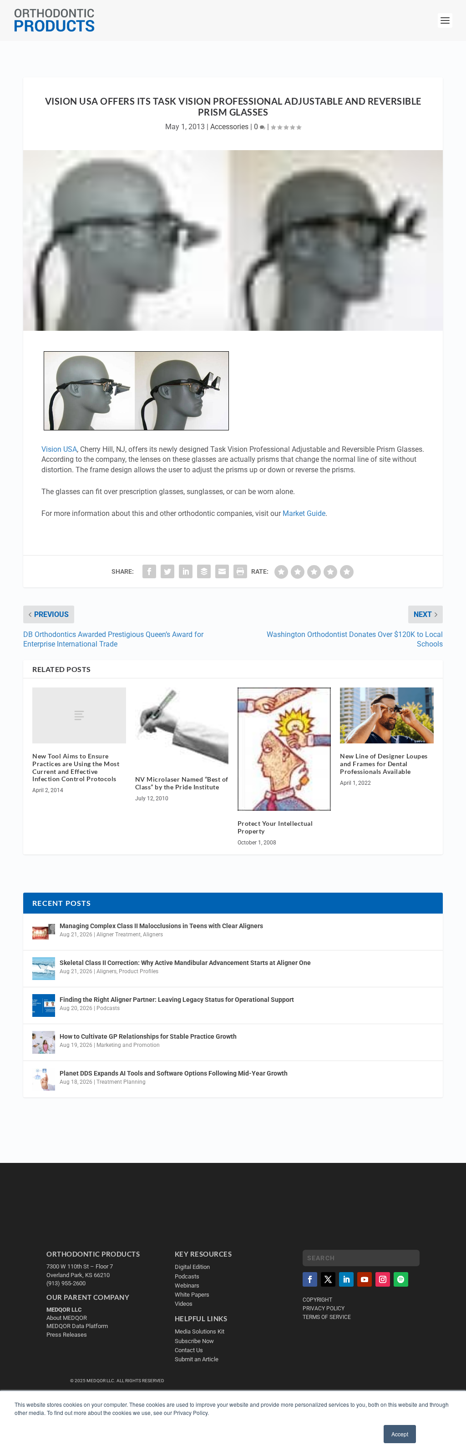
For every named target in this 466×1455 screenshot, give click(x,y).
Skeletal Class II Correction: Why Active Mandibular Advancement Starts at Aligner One (186, 962)
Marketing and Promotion (128, 1045)
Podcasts (108, 1008)
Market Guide (304, 513)
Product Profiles (138, 971)
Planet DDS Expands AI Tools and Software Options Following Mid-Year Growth (174, 1073)
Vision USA (59, 449)
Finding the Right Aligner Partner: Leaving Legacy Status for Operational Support (177, 999)
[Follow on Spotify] (401, 1279)
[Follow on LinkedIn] (346, 1279)
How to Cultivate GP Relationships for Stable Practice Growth (148, 1036)
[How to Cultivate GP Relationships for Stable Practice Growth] (43, 1042)
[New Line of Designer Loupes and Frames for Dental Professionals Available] (386, 715)
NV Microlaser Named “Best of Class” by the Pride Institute (181, 783)
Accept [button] (399, 1434)
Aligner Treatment (118, 934)
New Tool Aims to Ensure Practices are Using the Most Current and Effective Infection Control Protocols (75, 767)
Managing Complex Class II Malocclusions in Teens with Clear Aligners (161, 926)
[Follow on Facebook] (310, 1279)
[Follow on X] (328, 1279)
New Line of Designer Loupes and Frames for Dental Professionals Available (384, 763)
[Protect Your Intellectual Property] (284, 749)
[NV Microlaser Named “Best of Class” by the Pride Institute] (181, 727)
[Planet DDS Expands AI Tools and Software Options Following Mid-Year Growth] (43, 1079)
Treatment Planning (121, 1082)
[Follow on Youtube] (364, 1279)
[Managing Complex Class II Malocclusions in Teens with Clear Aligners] (43, 931)
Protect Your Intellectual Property (275, 827)
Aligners (153, 934)
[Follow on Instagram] (382, 1279)
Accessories (229, 126)
